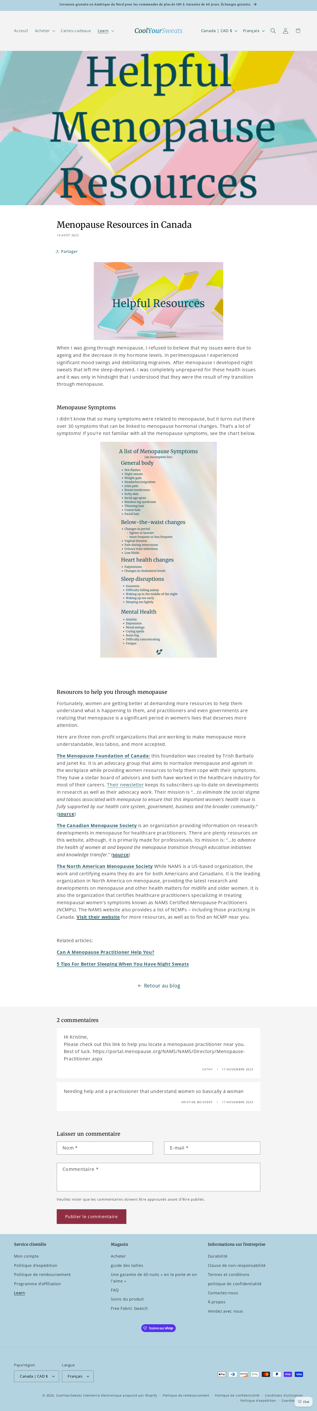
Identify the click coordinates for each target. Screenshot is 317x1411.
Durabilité (218, 1256)
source (66, 814)
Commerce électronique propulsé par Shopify (120, 1395)
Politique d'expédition (35, 1265)
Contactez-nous (223, 1292)
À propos (217, 1301)
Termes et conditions (229, 1274)
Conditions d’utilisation (284, 1395)
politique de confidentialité (235, 1283)
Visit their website (98, 917)
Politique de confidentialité (237, 1395)
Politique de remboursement (42, 1274)
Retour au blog (162, 985)
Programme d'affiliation (37, 1283)
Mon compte (26, 1256)
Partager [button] (69, 251)
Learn (19, 1292)
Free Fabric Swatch (129, 1308)
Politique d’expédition (258, 1400)
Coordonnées (292, 1400)
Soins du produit (127, 1299)
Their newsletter (125, 785)
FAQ (115, 1290)
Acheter (118, 1256)
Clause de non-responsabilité (237, 1265)
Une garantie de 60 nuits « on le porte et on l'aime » (154, 1277)
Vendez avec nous (225, 1311)
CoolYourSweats (69, 1395)
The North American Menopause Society (105, 866)
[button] (44, 31)
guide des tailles (127, 1265)
